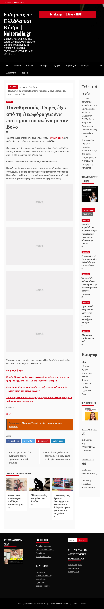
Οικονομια (43, 65)
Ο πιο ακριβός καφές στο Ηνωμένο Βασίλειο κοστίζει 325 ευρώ (89, 147)
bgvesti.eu (86, 484)
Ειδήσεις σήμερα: (14, 370)
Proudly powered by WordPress (32, 603)
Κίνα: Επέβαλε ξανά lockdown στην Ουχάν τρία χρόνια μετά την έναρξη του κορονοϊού (56, 456)
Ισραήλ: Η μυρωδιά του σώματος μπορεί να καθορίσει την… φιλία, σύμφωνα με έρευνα (89, 233)
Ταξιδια (25, 72)
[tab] (88, 210)
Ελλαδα (17, 65)
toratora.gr (86, 470)
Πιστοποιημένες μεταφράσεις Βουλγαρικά (75, 568)
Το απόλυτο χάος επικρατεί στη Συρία (89, 133)
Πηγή (8, 414)
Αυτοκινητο (11, 72)
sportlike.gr (86, 480)
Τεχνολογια (71, 65)
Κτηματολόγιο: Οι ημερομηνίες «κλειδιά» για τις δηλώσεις (89, 260)
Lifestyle (85, 65)
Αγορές (57, 65)
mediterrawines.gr (44, 575)
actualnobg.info (88, 487)
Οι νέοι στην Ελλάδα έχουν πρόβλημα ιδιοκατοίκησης (15, 500)
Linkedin (59, 441)
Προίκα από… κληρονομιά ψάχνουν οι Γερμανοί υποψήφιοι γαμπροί (88, 314)
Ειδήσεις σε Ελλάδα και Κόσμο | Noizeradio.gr (18, 23)
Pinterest (43, 441)
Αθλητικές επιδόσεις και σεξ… (88, 338)
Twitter (29, 441)
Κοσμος (29, 65)
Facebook (14, 441)
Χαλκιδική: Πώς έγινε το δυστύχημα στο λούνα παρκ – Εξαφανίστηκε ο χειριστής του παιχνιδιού (62, 504)
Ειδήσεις (87, 214)
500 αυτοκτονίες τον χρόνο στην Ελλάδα (39, 498)
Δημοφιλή (88, 210)
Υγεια (84, 394)
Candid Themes (79, 603)
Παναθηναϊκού (56, 138)
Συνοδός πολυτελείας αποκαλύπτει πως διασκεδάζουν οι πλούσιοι (90, 105)
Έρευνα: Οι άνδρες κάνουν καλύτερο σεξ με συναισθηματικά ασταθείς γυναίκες (89, 285)
